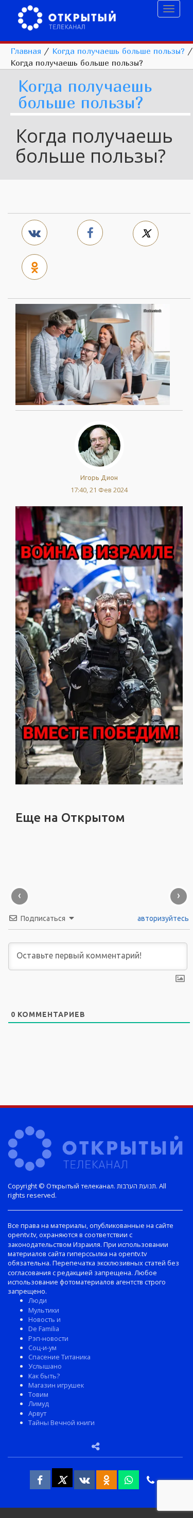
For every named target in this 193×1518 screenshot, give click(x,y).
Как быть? (44, 1375)
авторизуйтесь (162, 918)
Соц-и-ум (42, 1347)
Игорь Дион (99, 477)
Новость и (44, 1319)
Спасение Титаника (59, 1356)
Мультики (43, 1310)
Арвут (37, 1413)
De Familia (43, 1328)
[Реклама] (99, 644)
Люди (37, 1300)
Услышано (45, 1366)
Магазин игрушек (56, 1385)
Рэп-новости (48, 1338)
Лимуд (38, 1403)
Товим (38, 1394)
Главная (25, 51)
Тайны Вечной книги (61, 1422)
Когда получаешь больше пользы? (118, 51)
